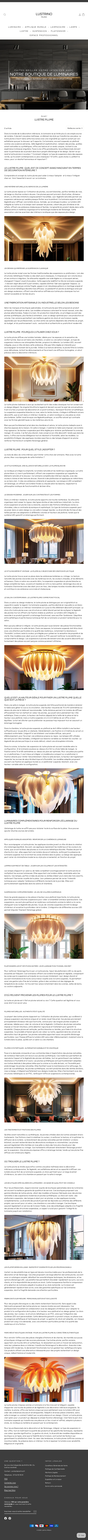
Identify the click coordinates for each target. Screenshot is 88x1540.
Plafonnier (58, 31)
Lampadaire (58, 27)
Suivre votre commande (53, 1486)
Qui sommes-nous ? (11, 1486)
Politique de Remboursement (55, 1476)
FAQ (5, 1479)
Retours (48, 1483)
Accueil (43, 116)
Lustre (24, 31)
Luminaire (15, 27)
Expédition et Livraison (53, 1479)
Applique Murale (36, 27)
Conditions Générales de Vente (56, 1466)
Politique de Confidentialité (55, 1469)
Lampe (74, 27)
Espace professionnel (44, 35)
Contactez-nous (10, 1483)
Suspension (40, 31)
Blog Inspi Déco (9, 1490)
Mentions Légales (51, 1472)
